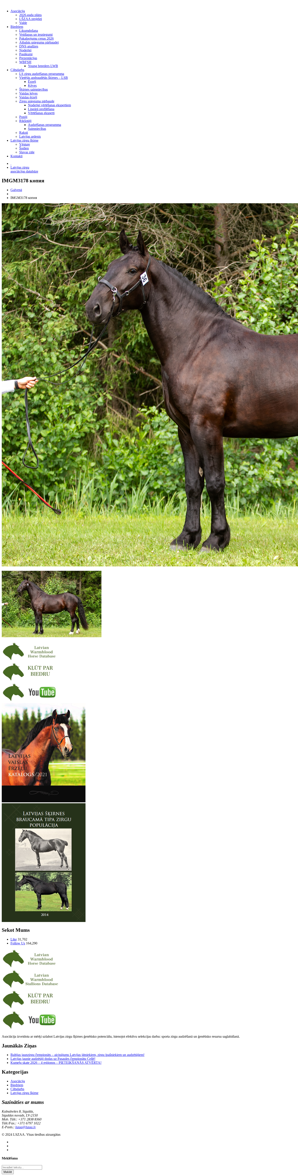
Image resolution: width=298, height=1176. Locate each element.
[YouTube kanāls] (30, 701)
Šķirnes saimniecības (33, 89)
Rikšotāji (25, 121)
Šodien (24, 148)
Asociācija (17, 11)
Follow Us (17, 943)
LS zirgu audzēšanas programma (41, 74)
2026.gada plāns (30, 15)
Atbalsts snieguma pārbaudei (39, 42)
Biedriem (16, 27)
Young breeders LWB (43, 66)
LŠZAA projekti (30, 19)
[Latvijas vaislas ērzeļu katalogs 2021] (44, 801)
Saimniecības (37, 128)
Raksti (23, 132)
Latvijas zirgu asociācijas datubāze (24, 169)
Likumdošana (28, 30)
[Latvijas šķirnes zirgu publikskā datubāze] (30, 660)
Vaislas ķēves (28, 93)
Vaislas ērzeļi (28, 97)
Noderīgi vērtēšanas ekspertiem (49, 105)
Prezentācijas (28, 58)
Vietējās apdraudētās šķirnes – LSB (43, 78)
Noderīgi (25, 50)
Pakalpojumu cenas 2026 (36, 38)
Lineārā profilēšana (41, 109)
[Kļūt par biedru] (30, 680)
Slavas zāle (26, 152)
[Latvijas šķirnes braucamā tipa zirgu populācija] (44, 921)
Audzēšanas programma (44, 125)
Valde (23, 23)
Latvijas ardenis (30, 136)
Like (13, 939)
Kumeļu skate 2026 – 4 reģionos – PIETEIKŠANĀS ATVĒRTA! (55, 1062)
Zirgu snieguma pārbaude (36, 101)
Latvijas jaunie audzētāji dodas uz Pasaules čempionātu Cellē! (52, 1059)
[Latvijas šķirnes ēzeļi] (30, 988)
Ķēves (32, 85)
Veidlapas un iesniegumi (36, 34)
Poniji (23, 117)
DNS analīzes (28, 46)
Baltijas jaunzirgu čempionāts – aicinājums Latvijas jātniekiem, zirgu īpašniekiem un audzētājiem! (77, 1055)
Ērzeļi (32, 81)
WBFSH (25, 62)
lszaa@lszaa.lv (25, 1127)
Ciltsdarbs (17, 70)
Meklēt (7, 1172)
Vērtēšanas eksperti (41, 113)
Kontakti (16, 156)
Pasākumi (26, 54)
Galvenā (16, 190)
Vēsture (24, 144)
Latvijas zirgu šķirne (24, 140)
